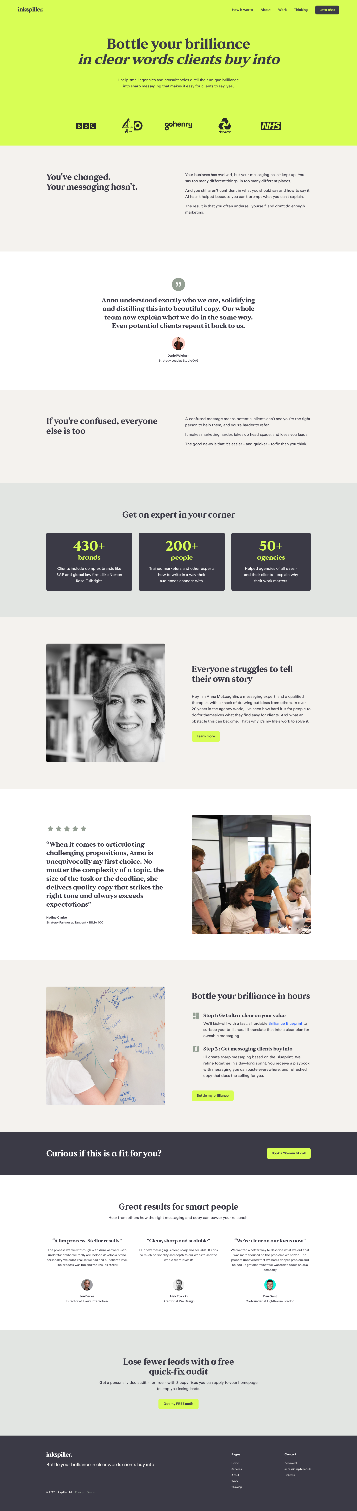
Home (235, 1463)
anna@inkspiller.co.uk (297, 1469)
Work (282, 10)
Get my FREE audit (178, 1404)
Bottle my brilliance (213, 1096)
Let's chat (327, 10)
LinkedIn (289, 1475)
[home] (30, 10)
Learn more (206, 736)
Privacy (79, 1492)
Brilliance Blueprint (285, 1023)
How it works (242, 10)
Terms (91, 1492)
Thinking (301, 10)
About (266, 10)
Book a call (290, 1463)
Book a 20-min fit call (289, 1153)
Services (236, 1469)
